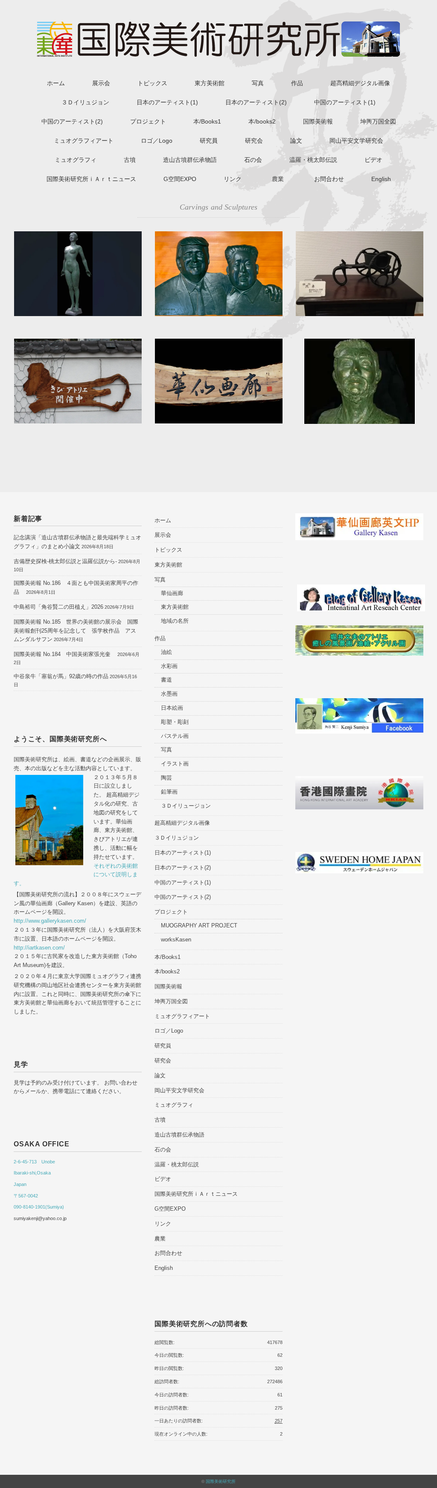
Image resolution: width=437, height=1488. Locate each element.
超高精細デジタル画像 (360, 83)
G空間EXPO (179, 179)
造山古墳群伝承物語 (190, 159)
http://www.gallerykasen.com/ (50, 921)
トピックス (152, 83)
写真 (258, 83)
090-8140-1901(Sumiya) (39, 1206)
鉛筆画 (169, 792)
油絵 (166, 652)
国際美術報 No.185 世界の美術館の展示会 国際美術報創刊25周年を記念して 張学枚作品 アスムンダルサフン (76, 631)
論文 (296, 140)
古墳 (130, 159)
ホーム (56, 83)
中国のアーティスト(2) (72, 121)
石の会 (253, 159)
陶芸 (166, 777)
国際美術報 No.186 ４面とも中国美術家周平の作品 (76, 587)
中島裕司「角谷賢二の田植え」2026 (58, 607)
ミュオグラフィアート (84, 140)
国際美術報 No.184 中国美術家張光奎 (65, 654)
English (381, 179)
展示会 (101, 83)
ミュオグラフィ (75, 159)
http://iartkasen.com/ (39, 947)
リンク (233, 179)
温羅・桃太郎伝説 (313, 159)
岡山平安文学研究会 (356, 140)
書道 (166, 679)
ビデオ (373, 159)
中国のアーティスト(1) (345, 102)
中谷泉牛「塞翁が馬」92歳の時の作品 (61, 676)
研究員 (209, 140)
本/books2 (262, 121)
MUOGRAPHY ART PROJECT (199, 925)
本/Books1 (207, 121)
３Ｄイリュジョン (85, 102)
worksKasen (176, 939)
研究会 (254, 140)
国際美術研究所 (221, 1481)
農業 (281, 179)
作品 (297, 83)
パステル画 (175, 736)
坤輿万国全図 (378, 121)
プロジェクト (148, 121)
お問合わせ (329, 179)
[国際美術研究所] (218, 26)
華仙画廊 (172, 593)
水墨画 (169, 694)
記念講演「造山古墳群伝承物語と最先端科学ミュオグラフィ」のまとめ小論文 (77, 542)
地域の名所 (175, 621)
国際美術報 (318, 121)
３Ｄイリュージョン (186, 806)
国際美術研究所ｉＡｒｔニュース (91, 179)
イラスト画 (175, 763)
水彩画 (169, 666)
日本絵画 (172, 708)
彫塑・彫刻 (175, 722)
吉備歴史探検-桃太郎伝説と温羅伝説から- (65, 561)
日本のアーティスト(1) (167, 102)
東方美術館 (209, 83)
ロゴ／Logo (156, 140)
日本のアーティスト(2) (256, 102)
